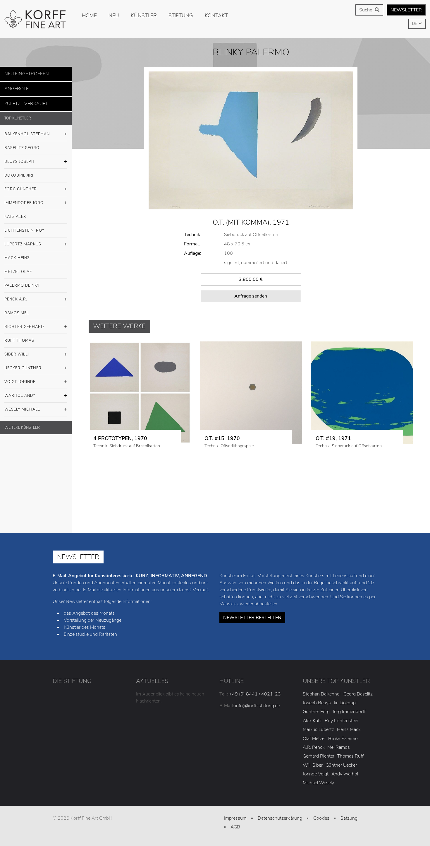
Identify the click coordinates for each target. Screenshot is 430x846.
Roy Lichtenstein (341, 720)
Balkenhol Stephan (27, 130)
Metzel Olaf (18, 268)
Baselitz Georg (21, 144)
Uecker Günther (23, 364)
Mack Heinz (17, 254)
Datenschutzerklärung (280, 818)
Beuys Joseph (19, 158)
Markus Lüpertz (318, 729)
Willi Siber (313, 765)
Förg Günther (20, 185)
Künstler (144, 15)
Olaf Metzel (314, 738)
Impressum (235, 818)
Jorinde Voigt (315, 774)
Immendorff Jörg (23, 199)
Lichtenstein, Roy (24, 227)
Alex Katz (312, 720)
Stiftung (180, 15)
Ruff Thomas (19, 337)
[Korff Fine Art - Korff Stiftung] (35, 19)
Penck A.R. (15, 295)
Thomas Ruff (350, 756)
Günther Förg (316, 711)
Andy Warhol (344, 774)
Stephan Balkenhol (321, 694)
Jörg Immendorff (349, 711)
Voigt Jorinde (19, 378)
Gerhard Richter (318, 756)
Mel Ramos (338, 747)
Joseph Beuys (317, 703)
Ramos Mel (16, 309)
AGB (235, 827)
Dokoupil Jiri (18, 172)
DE (415, 23)
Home (89, 15)
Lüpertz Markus (22, 240)
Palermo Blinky (22, 282)
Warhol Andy (19, 392)
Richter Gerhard (24, 323)
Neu (114, 15)
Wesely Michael (22, 406)
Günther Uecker (341, 765)
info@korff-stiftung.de (257, 706)
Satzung (348, 818)
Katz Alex (15, 213)
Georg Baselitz (358, 694)
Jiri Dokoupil (345, 703)
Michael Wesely (318, 783)
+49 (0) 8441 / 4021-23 (255, 694)
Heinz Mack (348, 729)
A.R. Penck (313, 747)
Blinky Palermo (343, 738)
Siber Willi (16, 350)
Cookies (321, 818)
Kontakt (216, 15)
